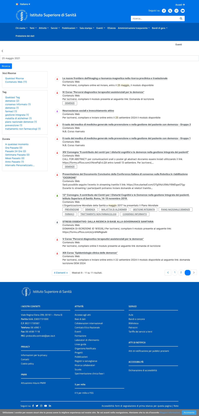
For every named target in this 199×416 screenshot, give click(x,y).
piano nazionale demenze (21, 121)
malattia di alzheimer (18, 118)
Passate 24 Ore (15, 151)
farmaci (11, 111)
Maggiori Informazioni (170, 412)
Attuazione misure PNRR (33, 383)
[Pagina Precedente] (168, 272)
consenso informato (18, 104)
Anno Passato (14, 161)
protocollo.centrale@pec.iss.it (40, 335)
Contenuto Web (16, 81)
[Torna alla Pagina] (2, 51)
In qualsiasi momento (17, 144)
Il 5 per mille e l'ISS (84, 393)
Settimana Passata (17, 154)
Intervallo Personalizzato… (19, 165)
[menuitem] (21, 28)
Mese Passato (14, 158)
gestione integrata (17, 114)
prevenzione (13, 125)
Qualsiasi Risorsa (14, 78)
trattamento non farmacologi (23, 128)
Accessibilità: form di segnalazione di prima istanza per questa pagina (136, 406)
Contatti (25, 359)
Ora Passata (13, 147)
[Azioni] (17, 4)
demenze (12, 100)
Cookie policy (27, 363)
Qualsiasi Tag (12, 97)
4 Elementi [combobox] (60, 272)
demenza (12, 107)
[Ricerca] (181, 18)
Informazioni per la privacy (34, 355)
